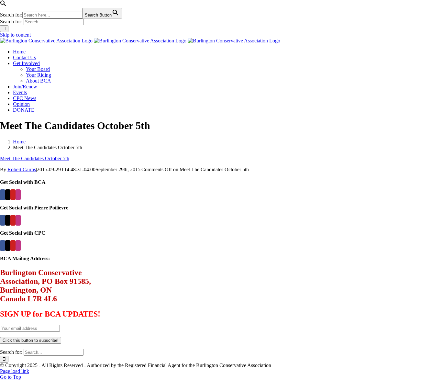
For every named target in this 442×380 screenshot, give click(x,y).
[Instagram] (18, 194)
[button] (3, 4)
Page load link (14, 371)
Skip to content (15, 35)
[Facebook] (2, 194)
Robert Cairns (21, 169)
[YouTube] (13, 194)
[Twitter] (7, 194)
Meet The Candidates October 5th (34, 158)
